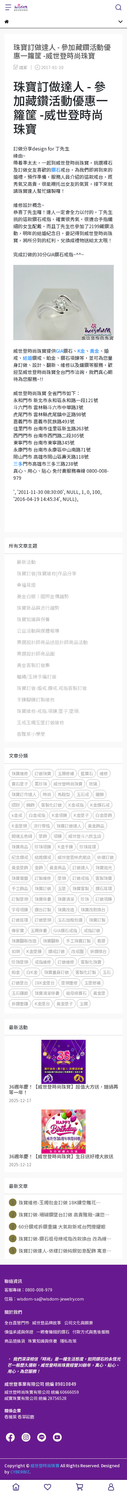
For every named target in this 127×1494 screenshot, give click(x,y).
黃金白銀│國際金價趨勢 (43, 596)
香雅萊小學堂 (31, 733)
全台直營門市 (16, 1323)
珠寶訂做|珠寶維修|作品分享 (46, 573)
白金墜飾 (103, 815)
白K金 (32, 972)
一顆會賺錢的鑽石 (52, 1332)
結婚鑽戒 (43, 857)
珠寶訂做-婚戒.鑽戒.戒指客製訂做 (52, 687)
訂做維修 (66, 962)
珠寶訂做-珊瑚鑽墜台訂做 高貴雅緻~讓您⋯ (61, 1214)
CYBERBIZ (20, 1472)
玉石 (106, 972)
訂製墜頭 (20, 899)
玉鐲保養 (38, 930)
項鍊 (57, 836)
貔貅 (99, 794)
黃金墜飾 (20, 867)
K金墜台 (42, 1003)
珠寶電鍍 (20, 878)
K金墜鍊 (34, 951)
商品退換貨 (14, 1341)
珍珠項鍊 (43, 846)
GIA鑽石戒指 (65, 930)
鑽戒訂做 (56, 951)
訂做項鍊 (103, 899)
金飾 (39, 867)
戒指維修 (43, 962)
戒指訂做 (92, 930)
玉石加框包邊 (70, 920)
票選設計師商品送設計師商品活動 (52, 642)
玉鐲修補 (66, 773)
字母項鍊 (20, 909)
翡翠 (101, 940)
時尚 (47, 794)
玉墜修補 (92, 983)
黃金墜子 (64, 1003)
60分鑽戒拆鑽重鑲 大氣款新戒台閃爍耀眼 (59, 1226)
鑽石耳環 (103, 888)
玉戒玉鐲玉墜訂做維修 (40, 722)
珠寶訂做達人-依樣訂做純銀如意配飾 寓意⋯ (62, 1250)
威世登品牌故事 (46, 1323)
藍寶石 (87, 773)
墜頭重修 (69, 983)
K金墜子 (81, 815)
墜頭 (62, 878)
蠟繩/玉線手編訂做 (36, 676)
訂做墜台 (20, 983)
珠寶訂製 (97, 920)
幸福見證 (26, 584)
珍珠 (85, 899)
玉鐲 (83, 1003)
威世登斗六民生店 (84, 836)
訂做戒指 (80, 878)
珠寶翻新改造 (24, 940)
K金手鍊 (65, 846)
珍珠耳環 (87, 846)
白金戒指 (37, 815)
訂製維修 (43, 878)
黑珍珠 (41, 784)
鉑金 (16, 972)
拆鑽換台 (98, 951)
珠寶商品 (20, 846)
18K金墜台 (45, 983)
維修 (104, 773)
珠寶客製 (80, 888)
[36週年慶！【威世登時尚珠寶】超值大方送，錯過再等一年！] (63, 1062)
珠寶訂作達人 (24, 794)
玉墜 (62, 888)
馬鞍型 (64, 794)
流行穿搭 (41, 826)
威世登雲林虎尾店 (74, 857)
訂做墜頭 (43, 920)
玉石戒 (82, 794)
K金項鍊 (59, 815)
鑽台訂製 (43, 909)
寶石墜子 (20, 784)
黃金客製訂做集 (33, 665)
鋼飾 (30, 805)
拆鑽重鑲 (20, 1003)
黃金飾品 (96, 826)
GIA (59, 350)
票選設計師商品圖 (36, 653)
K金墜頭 (19, 826)
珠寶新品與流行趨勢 (38, 607)
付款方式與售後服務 (91, 1332)
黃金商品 (57, 867)
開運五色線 (22, 836)
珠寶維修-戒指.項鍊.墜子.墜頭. (48, 710)
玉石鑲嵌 (20, 993)
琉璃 (93, 784)
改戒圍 (77, 951)
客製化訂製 (85, 972)
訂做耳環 (20, 920)
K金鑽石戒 (100, 805)
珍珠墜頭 (20, 962)
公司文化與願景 (78, 1323)
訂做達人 (80, 867)
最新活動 (26, 561)
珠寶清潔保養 (47, 993)
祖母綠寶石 (76, 993)
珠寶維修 (20, 773)
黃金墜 (99, 993)
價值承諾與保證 (18, 1332)
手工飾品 (20, 888)
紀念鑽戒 (20, 857)
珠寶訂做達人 (68, 826)
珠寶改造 (66, 909)
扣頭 (16, 951)
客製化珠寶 (91, 962)
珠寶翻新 (51, 940)
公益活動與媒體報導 (38, 630)
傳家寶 (18, 930)
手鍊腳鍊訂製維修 (36, 699)
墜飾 (43, 836)
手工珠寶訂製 (78, 940)
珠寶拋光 (103, 867)
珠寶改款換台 (93, 909)
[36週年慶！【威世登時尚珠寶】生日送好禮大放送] (63, 1131)
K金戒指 (76, 805)
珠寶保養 (43, 899)
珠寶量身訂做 (56, 972)
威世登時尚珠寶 (67, 784)
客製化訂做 (51, 805)
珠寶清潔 (66, 899)
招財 (16, 805)
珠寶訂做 (43, 888)
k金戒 (17, 815)
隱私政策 (68, 1341)
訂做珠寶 (43, 773)
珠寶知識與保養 (33, 619)
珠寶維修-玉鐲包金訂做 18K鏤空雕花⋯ (56, 1202)
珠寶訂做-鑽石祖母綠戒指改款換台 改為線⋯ (62, 1238)
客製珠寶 (103, 878)
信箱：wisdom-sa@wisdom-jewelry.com (44, 1299)
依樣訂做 (105, 857)
